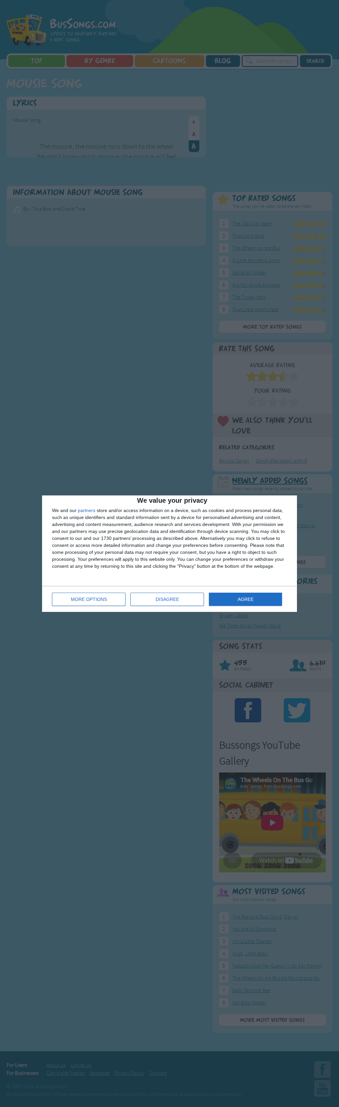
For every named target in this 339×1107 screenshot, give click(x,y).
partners (86, 510)
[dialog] (169, 553)
